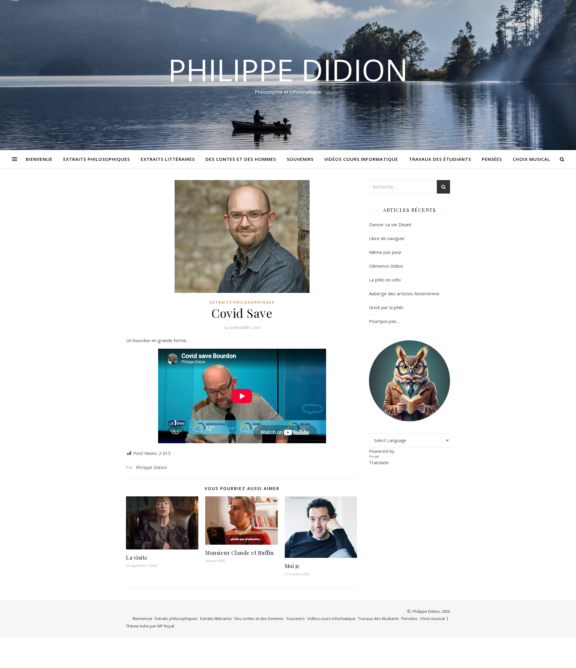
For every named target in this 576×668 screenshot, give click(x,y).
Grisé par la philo (386, 307)
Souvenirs (300, 159)
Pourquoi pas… (384, 321)
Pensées (492, 159)
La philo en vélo (385, 280)
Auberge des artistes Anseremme (404, 293)
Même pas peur (385, 252)
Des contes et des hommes (241, 159)
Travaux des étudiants (440, 159)
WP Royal (165, 626)
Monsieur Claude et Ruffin (239, 552)
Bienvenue (39, 159)
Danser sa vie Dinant (390, 224)
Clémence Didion (386, 266)
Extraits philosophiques (96, 159)
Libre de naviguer (387, 238)
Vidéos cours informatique (361, 159)
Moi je (292, 566)
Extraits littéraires (168, 159)
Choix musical (531, 159)
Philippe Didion (288, 70)
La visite (137, 557)
